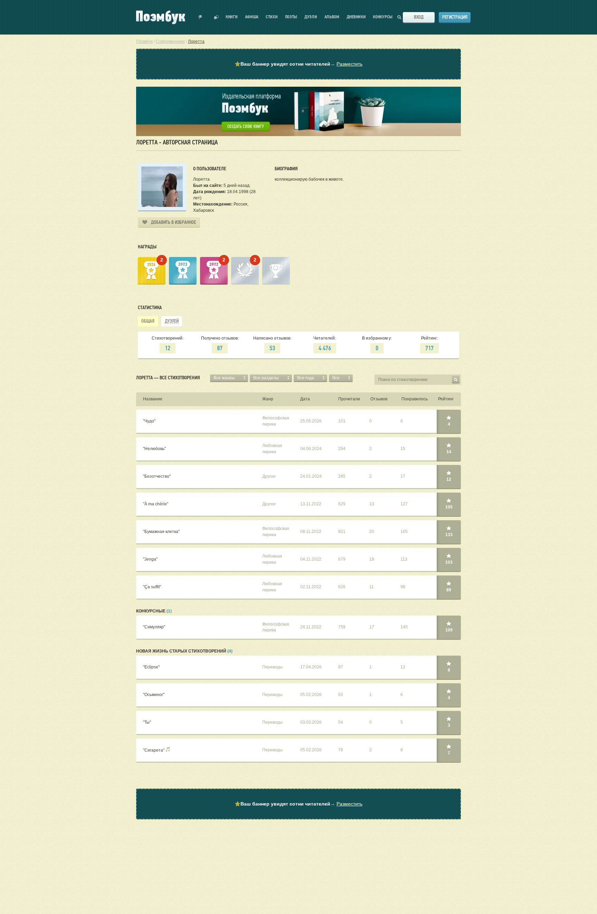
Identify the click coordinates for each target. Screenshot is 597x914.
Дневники (356, 17)
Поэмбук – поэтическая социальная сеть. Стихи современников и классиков (160, 17)
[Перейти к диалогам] (216, 17)
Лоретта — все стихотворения (168, 377)
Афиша (252, 17)
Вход (419, 17)
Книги (232, 17)
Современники (170, 41)
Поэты (291, 17)
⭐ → (298, 64)
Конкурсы (382, 17)
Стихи (272, 17)
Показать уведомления (200, 17)
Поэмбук (144, 41)
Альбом (331, 17)
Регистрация (454, 17)
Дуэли (310, 17)
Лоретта (196, 41)
